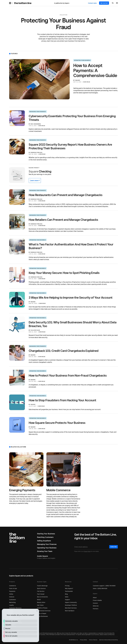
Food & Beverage (42, 585)
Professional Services (43, 610)
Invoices (11, 597)
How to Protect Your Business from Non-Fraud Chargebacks (68, 375)
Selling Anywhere (44, 541)
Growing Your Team (44, 551)
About (95, 597)
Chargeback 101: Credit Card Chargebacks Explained (63, 350)
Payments (12, 591)
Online (11, 594)
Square (77, 80)
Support (67, 599)
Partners (95, 608)
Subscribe (113, 546)
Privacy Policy (87, 551)
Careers (95, 603)
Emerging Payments (22, 490)
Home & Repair (41, 613)
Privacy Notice (83, 639)
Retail (39, 599)
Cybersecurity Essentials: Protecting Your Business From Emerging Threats (72, 117)
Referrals (96, 606)
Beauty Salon (41, 602)
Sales (66, 597)
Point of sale (13, 588)
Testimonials (69, 591)
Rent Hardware (69, 610)
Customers (12, 599)
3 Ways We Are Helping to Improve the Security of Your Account (70, 297)
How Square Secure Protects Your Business (57, 422)
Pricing (67, 585)
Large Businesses (42, 616)
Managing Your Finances (37, 111)
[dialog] (20, 625)
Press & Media (97, 600)
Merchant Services (71, 608)
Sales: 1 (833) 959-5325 (100, 588)
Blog (66, 594)
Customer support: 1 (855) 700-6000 (104, 585)
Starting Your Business (46, 534)
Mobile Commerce (58, 490)
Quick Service (41, 588)
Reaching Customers (45, 537)
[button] (20, 621)
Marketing (12, 602)
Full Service (40, 591)
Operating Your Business (82, 60)
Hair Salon (40, 605)
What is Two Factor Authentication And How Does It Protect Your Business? (71, 246)
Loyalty (11, 605)
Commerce (12, 585)
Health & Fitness (42, 608)
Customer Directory (15, 608)
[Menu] (117, 3)
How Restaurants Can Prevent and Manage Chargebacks (65, 195)
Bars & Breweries (42, 597)
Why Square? (69, 588)
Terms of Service (93, 639)
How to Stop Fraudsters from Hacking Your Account (62, 400)
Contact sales (92, 3)
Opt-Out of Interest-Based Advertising (108, 639)
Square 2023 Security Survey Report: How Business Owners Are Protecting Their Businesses (70, 146)
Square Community (71, 602)
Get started (104, 3)
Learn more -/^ (35, 180)
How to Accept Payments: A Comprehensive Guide (95, 70)
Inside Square (42, 556)
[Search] (113, 3)
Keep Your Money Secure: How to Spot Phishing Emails (64, 273)
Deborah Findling (36, 152)
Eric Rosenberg (36, 124)
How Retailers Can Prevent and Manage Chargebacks (63, 219)
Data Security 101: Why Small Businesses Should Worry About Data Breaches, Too (72, 324)
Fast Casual (40, 594)
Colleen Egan (35, 330)
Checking (40, 171)
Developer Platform (71, 605)
